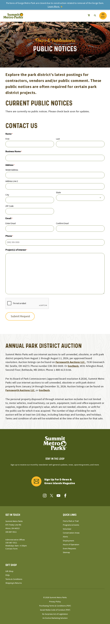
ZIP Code (9, 206)
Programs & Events (71, 525)
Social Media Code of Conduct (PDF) (55, 610)
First (7, 139)
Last (58, 139)
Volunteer (67, 529)
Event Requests (69, 548)
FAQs (7, 575)
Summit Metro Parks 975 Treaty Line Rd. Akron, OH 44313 (14, 525)
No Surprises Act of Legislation (55, 614)
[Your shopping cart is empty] (89, 15)
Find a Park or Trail (71, 521)
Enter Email (10, 223)
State (58, 192)
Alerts (65, 536)
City (7, 195)
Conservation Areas (71, 533)
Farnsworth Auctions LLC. (70, 362)
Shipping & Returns (13, 583)
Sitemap (66, 552)
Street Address (11, 170)
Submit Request (20, 316)
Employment (68, 540)
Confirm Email (62, 223)
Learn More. (54, 6)
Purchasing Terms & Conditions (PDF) (55, 606)
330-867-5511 (11, 532)
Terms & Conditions (13, 579)
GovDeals (73, 366)
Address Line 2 (11, 181)
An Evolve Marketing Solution (55, 618)
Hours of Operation (71, 544)
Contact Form (11, 548)
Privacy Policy (55, 601)
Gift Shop (9, 571)
